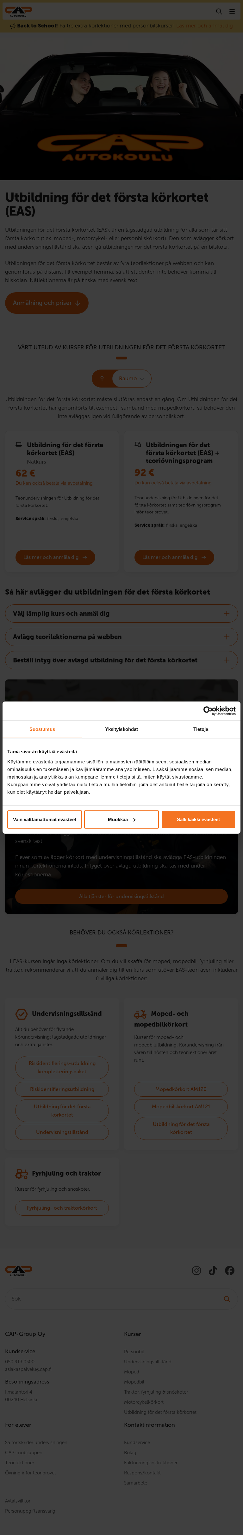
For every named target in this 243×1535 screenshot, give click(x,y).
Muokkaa (118, 819)
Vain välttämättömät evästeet (44, 819)
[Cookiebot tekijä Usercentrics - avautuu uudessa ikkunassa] (208, 711)
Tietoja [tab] (201, 729)
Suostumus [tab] (42, 729)
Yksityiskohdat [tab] (121, 729)
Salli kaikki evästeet (198, 819)
